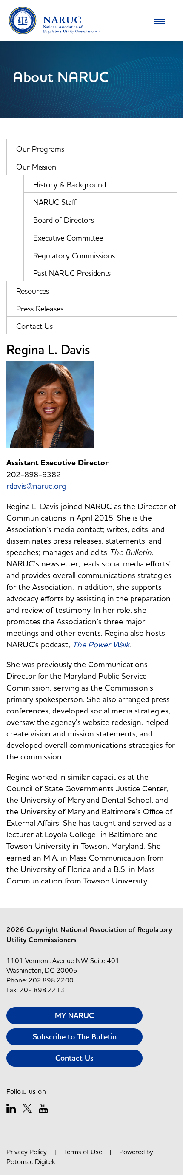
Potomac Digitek (30, 1161)
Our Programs (40, 149)
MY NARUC (74, 1015)
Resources (32, 291)
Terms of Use (83, 1151)
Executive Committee (68, 238)
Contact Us (34, 326)
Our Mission (36, 167)
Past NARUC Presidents (72, 273)
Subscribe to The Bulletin (75, 1037)
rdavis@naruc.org (36, 486)
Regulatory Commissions (74, 255)
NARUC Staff (55, 202)
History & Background (69, 185)
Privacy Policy (26, 1151)
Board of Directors (63, 220)
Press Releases (39, 309)
